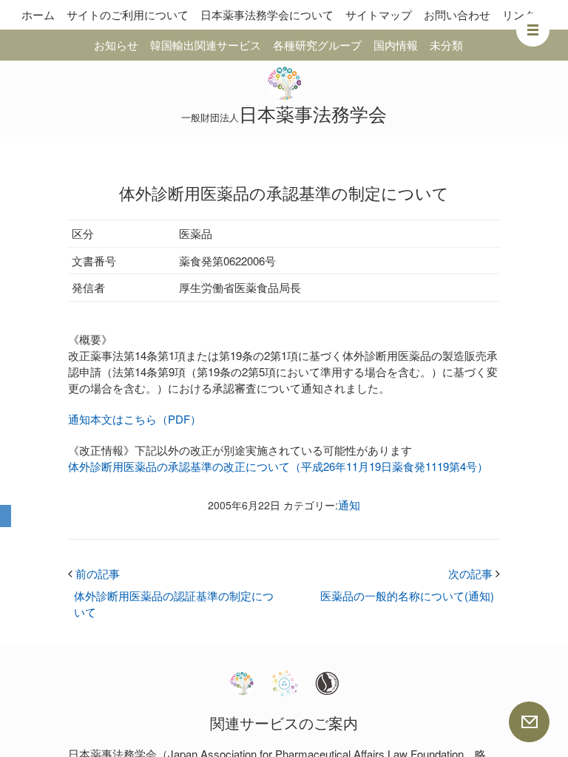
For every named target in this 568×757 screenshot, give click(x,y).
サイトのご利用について (128, 14)
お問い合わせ (457, 14)
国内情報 (395, 44)
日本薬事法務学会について (267, 14)
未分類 (446, 44)
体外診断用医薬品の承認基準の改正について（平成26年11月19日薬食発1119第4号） (278, 466)
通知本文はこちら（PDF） (134, 419)
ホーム (38, 14)
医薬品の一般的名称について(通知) (407, 595)
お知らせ (116, 44)
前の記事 (94, 573)
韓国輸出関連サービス (205, 44)
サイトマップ (378, 14)
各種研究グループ (317, 44)
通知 (349, 504)
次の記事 (474, 573)
